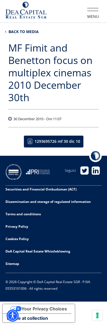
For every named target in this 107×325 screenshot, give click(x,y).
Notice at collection (27, 318)
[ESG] (40, 171)
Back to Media (23, 31)
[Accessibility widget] (13, 316)
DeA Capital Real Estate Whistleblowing (37, 251)
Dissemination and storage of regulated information (48, 201)
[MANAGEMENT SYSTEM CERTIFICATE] (15, 171)
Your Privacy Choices (44, 308)
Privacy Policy (16, 226)
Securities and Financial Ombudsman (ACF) (41, 189)
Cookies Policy (17, 239)
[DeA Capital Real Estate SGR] (26, 11)
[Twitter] (84, 170)
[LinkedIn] (96, 170)
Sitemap (12, 263)
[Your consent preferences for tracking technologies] (97, 315)
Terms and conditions (23, 214)
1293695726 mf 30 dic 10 (57, 141)
